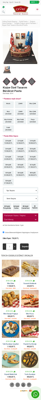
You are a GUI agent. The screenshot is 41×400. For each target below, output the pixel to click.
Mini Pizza (30, 314)
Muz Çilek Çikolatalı (32, 113)
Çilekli (20, 103)
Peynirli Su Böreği (29, 344)
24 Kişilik (33, 142)
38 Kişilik (8, 166)
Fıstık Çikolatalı (8, 129)
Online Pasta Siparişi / (10, 21)
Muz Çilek (32, 103)
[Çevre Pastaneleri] (20, 9)
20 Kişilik (8, 142)
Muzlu (8, 103)
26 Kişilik (8, 150)
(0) (19, 2)
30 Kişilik (33, 150)
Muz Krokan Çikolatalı (8, 121)
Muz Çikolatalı (8, 113)
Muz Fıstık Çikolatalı (20, 121)
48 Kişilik (33, 174)
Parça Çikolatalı (33, 121)
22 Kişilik (20, 142)
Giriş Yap (5, 2)
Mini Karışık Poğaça (10, 314)
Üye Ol (11, 2)
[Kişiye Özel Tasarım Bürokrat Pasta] (7, 69)
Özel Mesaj (8, 219)
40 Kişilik (20, 166)
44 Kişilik (8, 174)
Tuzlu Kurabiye (29, 374)
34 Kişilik (20, 158)
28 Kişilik (20, 150)
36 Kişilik (33, 158)
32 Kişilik (8, 158)
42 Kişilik (33, 166)
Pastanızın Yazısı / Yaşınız (15, 215)
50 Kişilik (8, 182)
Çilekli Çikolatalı (20, 113)
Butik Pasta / (24, 21)
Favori (16, 2)
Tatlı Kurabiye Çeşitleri (11, 344)
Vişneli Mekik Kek (10, 374)
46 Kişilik (20, 174)
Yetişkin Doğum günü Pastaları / (26, 23)
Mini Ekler (10, 283)
